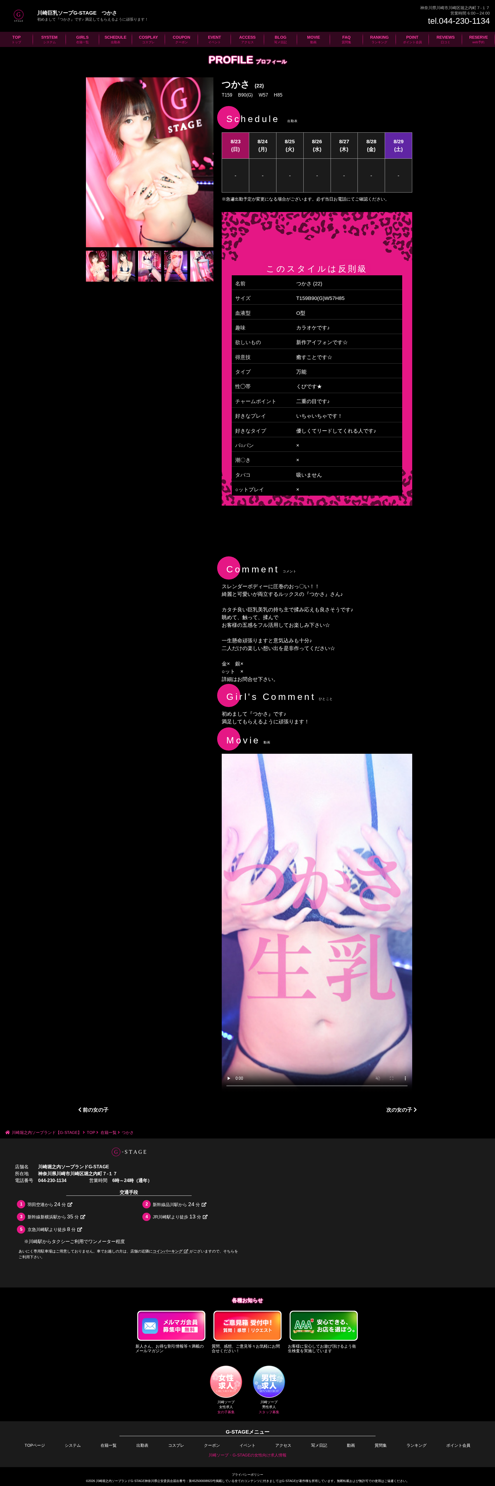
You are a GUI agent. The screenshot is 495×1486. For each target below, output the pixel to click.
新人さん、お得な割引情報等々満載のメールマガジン (169, 1348)
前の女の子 (95, 1110)
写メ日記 (319, 1445)
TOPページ (35, 1445)
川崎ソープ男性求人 (269, 1407)
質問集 (381, 1445)
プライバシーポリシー (247, 1474)
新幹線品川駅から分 (176, 1204)
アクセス (283, 1445)
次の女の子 (400, 1110)
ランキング (416, 1445)
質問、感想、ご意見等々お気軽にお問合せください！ (246, 1348)
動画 (351, 1445)
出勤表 (142, 1445)
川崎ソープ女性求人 (226, 1407)
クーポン (212, 1445)
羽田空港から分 (47, 1204)
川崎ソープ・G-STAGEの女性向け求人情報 (247, 1455)
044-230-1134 (52, 1180)
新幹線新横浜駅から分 (53, 1217)
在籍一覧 (109, 1445)
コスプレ (176, 1445)
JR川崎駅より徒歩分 (177, 1217)
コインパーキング (167, 1251)
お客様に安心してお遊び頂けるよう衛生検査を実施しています (322, 1348)
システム (73, 1445)
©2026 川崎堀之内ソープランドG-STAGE (115, 1481)
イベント (247, 1445)
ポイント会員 (458, 1445)
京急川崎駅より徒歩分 (52, 1229)
